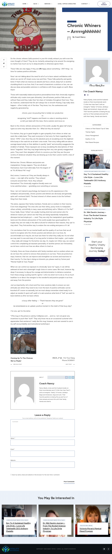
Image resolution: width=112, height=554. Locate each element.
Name (12, 438)
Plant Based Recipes (92, 142)
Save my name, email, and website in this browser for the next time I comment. (36, 475)
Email (12, 449)
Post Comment (69, 481)
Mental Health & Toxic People (22, 262)
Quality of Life (90, 139)
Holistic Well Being (86, 525)
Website (12, 460)
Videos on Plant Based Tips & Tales (97, 128)
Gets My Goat (71, 21)
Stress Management (92, 135)
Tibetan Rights (90, 132)
